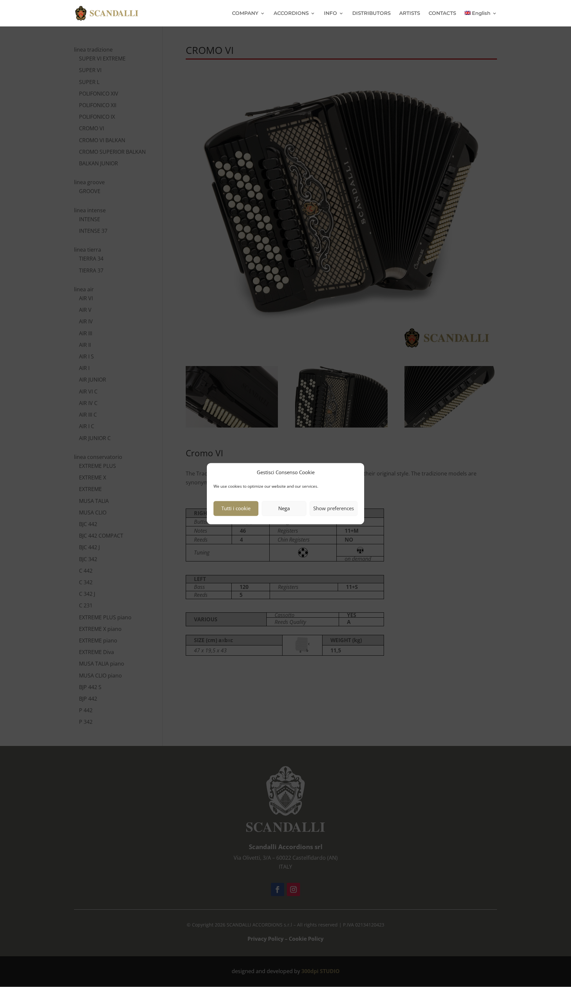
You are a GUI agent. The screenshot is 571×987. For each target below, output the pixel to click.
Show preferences (333, 508)
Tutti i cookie (235, 508)
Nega (284, 508)
